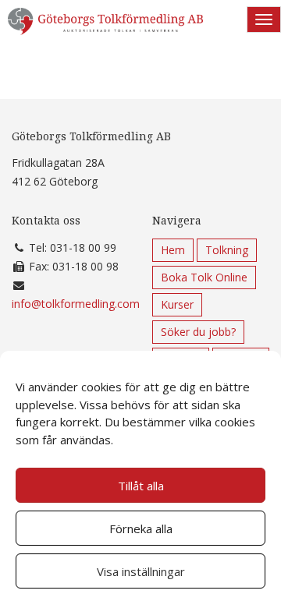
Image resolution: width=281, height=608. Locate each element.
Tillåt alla (141, 485)
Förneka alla (141, 528)
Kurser (177, 304)
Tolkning (226, 249)
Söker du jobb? (198, 331)
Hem (173, 249)
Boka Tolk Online (204, 277)
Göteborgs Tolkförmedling (105, 27)
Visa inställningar (141, 571)
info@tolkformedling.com (76, 303)
